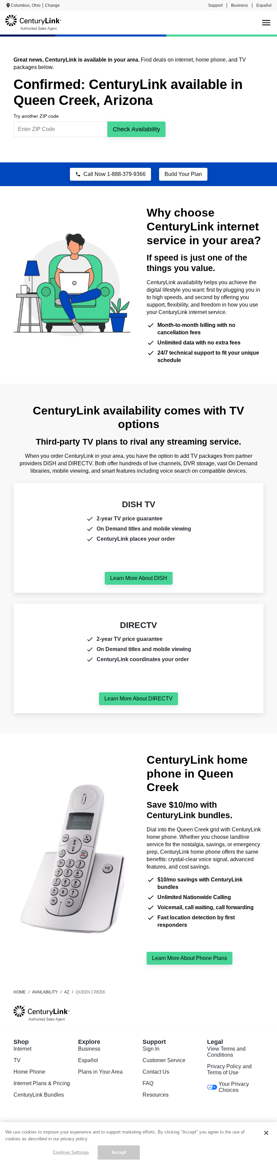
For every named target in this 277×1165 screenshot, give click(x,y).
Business (239, 5)
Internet (22, 1049)
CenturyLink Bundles (39, 1095)
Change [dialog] (52, 5)
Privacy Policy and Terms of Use (229, 1069)
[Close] (266, 1132)
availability (45, 992)
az (66, 992)
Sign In (151, 1049)
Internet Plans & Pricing (42, 1083)
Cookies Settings (71, 1152)
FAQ (148, 1083)
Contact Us (156, 1072)
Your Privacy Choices (234, 1087)
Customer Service (164, 1060)
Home (20, 992)
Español (264, 5)
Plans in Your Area (100, 1072)
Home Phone (29, 1072)
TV (17, 1060)
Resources (156, 1095)
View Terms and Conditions (226, 1052)
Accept (118, 1152)
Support (215, 5)
